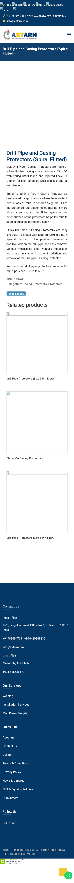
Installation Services (16, 704)
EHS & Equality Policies (18, 789)
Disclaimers (10, 798)
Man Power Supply (15, 713)
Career (7, 754)
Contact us (10, 746)
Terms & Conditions (16, 763)
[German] (29, 4)
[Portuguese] (55, 4)
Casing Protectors (35, 284)
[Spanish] (19, 9)
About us (8, 737)
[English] (6, 4)
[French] (17, 4)
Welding (8, 696)
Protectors (55, 284)
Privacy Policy (12, 772)
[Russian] (6, 9)
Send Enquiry (16, 293)
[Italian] (41, 4)
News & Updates (13, 780)
